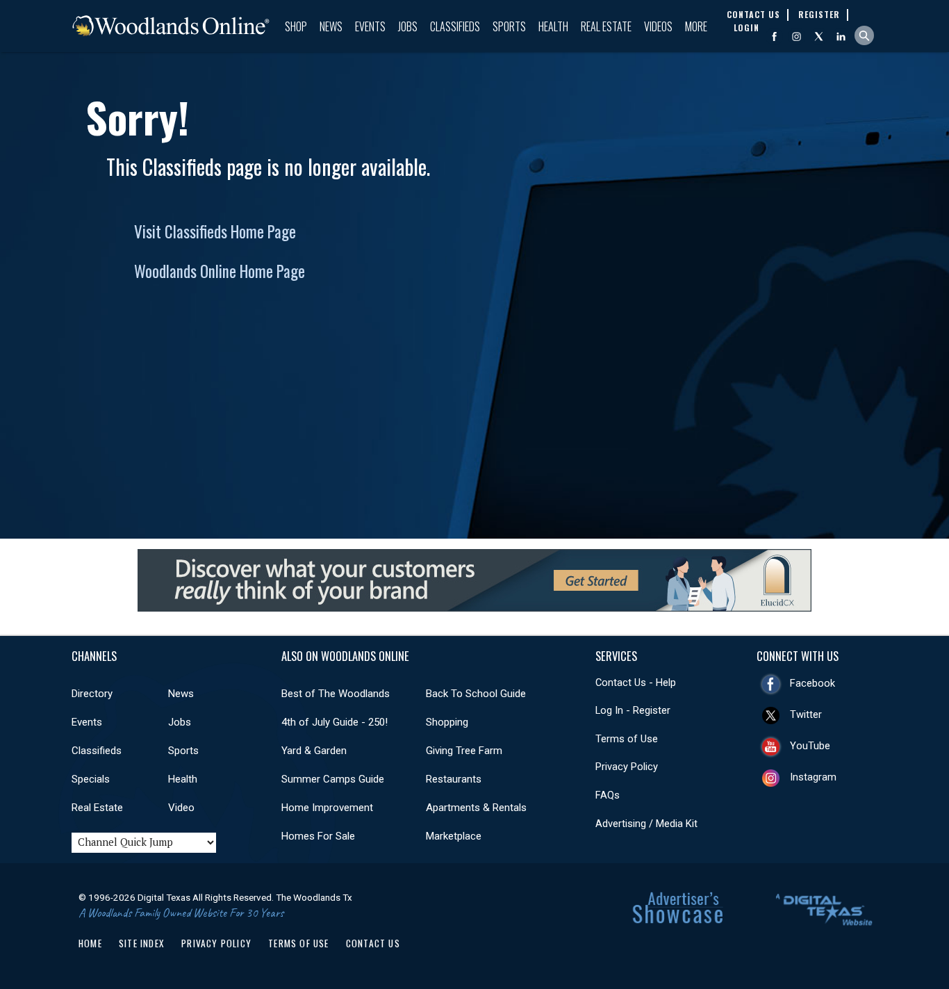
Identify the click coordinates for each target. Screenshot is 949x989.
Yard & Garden (314, 750)
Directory (92, 693)
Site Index (142, 943)
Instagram (813, 777)
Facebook (812, 683)
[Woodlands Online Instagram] (796, 36)
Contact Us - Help (635, 682)
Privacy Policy (626, 766)
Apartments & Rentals (476, 807)
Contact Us (373, 943)
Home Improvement (327, 807)
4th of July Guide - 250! (334, 722)
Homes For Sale (318, 836)
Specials (91, 779)
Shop (296, 26)
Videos (658, 26)
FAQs (607, 795)
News (331, 26)
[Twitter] (818, 36)
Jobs (408, 26)
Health (553, 26)
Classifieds (455, 26)
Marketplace (453, 836)
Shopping (447, 722)
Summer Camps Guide (332, 779)
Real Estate (606, 26)
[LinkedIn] (841, 36)
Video (181, 807)
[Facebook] (774, 36)
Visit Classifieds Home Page (215, 231)
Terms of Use (626, 739)
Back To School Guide (476, 693)
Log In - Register (632, 710)
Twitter (806, 714)
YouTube (810, 745)
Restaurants (453, 779)
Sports (509, 26)
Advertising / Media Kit (646, 823)
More (696, 26)
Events (370, 26)
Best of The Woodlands (335, 693)
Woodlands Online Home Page (219, 271)
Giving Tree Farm (464, 750)
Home (90, 943)
